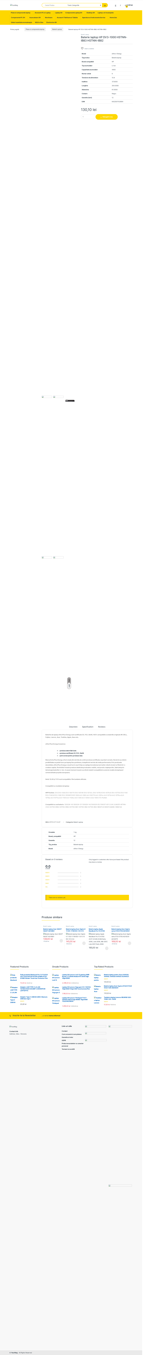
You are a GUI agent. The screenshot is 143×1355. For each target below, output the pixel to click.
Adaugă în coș (107, 117)
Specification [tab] (87, 727)
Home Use (113, 17)
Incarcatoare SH (35, 17)
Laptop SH (58, 13)
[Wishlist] (115, 5)
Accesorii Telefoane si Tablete (67, 17)
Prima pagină (14, 29)
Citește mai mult (60, 941)
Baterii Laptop (57, 29)
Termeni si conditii (68, 1049)
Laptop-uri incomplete (105, 13)
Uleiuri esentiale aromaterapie (21, 22)
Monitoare (48, 17)
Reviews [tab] (101, 727)
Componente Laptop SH (73, 13)
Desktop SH (91, 13)
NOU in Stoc (39, 22)
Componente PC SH (18, 17)
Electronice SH (51, 22)
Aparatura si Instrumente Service (93, 17)
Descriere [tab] (73, 727)
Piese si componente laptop (20, 13)
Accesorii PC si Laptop (43, 13)
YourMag (14, 1353)
